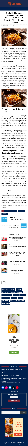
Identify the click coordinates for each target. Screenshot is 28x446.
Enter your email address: (14, 394)
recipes (4, 213)
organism (21, 211)
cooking (12, 289)
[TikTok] (13, 387)
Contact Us (6, 442)
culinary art (5, 292)
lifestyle (15, 295)
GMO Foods (17, 404)
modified (13, 211)
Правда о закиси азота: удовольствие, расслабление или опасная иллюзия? (17, 245)
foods (7, 211)
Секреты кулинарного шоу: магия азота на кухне (18, 262)
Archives (3, 281)
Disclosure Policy (15, 442)
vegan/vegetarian (19, 300)
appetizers (5, 289)
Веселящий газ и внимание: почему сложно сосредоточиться (17, 238)
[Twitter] (10, 387)
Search (23, 412)
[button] (26, 9)
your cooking (6, 303)
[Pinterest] (17, 387)
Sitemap (22, 442)
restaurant (5, 300)
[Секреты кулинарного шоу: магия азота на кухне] (4, 264)
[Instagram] (6, 387)
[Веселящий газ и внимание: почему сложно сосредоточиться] (4, 240)
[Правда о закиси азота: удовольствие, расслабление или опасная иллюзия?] (4, 248)
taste (11, 300)
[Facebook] (2, 387)
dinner (4, 295)
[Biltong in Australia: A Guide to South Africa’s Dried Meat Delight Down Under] (4, 255)
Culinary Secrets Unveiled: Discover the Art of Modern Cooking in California (17, 270)
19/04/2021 (5, 25)
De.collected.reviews (16, 292)
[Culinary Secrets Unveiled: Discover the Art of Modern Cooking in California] (4, 272)
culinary (19, 289)
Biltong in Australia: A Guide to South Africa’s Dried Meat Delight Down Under (18, 254)
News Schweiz (5, 298)
